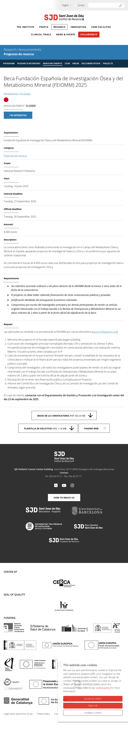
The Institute (25, 26)
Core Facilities (101, 26)
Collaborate (88, 34)
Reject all (93, 705)
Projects (108, 63)
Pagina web (91, 428)
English (65, 5)
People (43, 26)
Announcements (30, 49)
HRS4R (75, 63)
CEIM (67, 63)
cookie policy (103, 687)
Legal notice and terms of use (18, 713)
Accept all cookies (93, 698)
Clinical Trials (41, 34)
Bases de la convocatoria (61, 415)
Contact (81, 5)
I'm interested (18, 115)
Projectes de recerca (19, 54)
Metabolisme (11, 93)
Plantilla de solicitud (45, 428)
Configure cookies (93, 712)
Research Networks (28, 63)
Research (59, 26)
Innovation (78, 26)
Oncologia (24, 93)
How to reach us (64, 497)
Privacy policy (43, 713)
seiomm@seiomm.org (105, 332)
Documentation (91, 63)
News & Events (65, 34)
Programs (9, 63)
